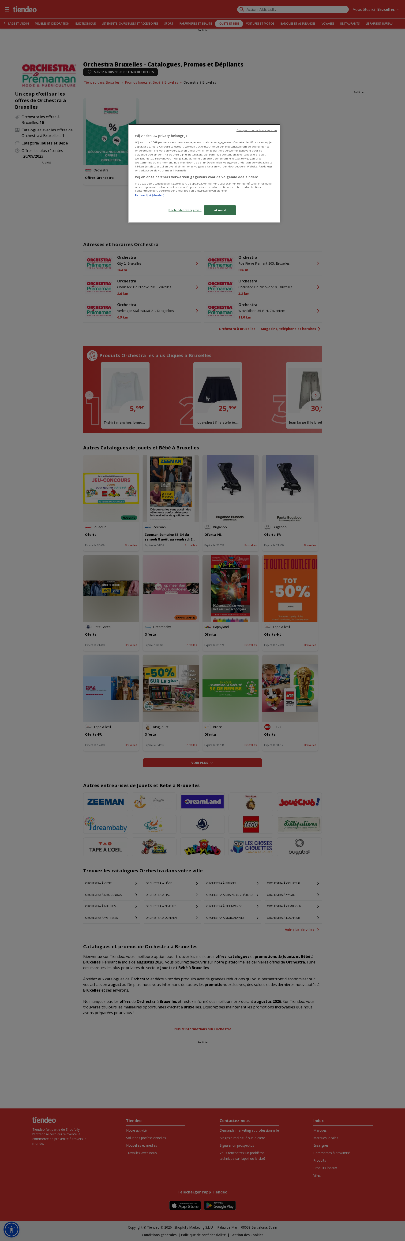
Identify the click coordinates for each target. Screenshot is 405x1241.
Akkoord (220, 210)
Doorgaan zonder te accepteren (256, 130)
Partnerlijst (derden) (149, 195)
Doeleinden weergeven (185, 210)
